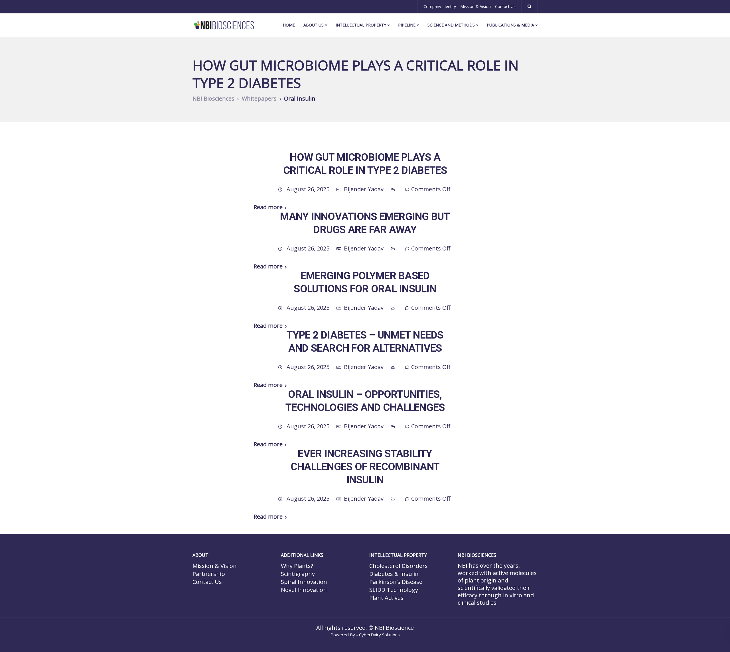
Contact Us (505, 6)
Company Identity (439, 6)
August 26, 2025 (309, 189)
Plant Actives (386, 598)
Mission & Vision (475, 6)
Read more (268, 207)
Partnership (208, 574)
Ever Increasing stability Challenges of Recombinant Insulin (365, 467)
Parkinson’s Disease (395, 582)
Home (289, 25)
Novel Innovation (304, 590)
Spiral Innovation (304, 582)
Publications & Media (510, 25)
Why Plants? (297, 566)
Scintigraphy (298, 574)
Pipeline (406, 25)
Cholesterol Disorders (398, 566)
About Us (313, 25)
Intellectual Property (361, 25)
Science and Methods (451, 25)
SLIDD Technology (393, 590)
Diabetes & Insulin (394, 574)
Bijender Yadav (364, 189)
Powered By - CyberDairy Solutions (365, 634)
